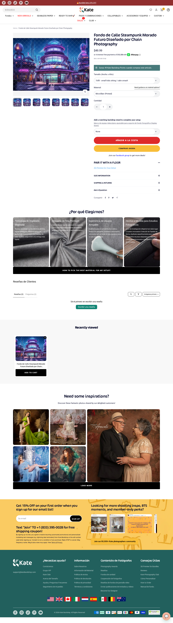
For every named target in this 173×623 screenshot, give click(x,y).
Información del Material (83, 570)
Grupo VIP (47, 570)
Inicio (15, 28)
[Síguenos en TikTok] (15, 3)
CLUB (91, 20)
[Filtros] (138, 294)
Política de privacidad (82, 583)
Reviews (144, 570)
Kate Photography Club (150, 575)
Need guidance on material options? (147, 87)
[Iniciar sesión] (156, 10)
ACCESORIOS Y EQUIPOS (137, 16)
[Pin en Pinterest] (108, 198)
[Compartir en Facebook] (105, 198)
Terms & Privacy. (57, 542)
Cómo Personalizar (148, 579)
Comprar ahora (127, 148)
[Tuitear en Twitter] (113, 198)
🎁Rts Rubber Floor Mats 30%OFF (86, 3)
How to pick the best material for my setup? (87, 270)
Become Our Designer (109, 591)
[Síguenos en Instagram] (9, 3)
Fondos (8, 16)
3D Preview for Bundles (150, 566)
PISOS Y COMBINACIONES (90, 16)
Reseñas (104, 570)
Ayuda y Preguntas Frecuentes (55, 583)
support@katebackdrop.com (24, 572)
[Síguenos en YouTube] (26, 3)
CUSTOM (158, 16)
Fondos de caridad (108, 575)
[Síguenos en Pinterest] (21, 3)
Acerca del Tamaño (50, 579)
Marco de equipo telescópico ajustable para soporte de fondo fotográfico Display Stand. (125, 124)
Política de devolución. (83, 579)
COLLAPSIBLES (114, 16)
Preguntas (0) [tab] (30, 294)
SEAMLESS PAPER (45, 16)
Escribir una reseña (86, 307)
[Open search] (131, 294)
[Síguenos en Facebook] (4, 3)
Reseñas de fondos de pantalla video (115, 583)
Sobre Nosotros (80, 566)
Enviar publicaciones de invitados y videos (117, 587)
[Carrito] (161, 10)
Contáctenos (48, 566)
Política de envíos (81, 575)
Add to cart (31, 373)
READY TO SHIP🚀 (67, 16)
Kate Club (47, 575)
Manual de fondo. (147, 587)
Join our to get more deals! (127, 155)
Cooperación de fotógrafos (111, 579)
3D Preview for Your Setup (105, 168)
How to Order (146, 583)
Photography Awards (109, 566)
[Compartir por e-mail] (117, 197)
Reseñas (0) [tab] (18, 294)
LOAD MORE (86, 485)
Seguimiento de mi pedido (53, 587)
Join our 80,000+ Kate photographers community (115, 541)
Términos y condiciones (83, 587)
